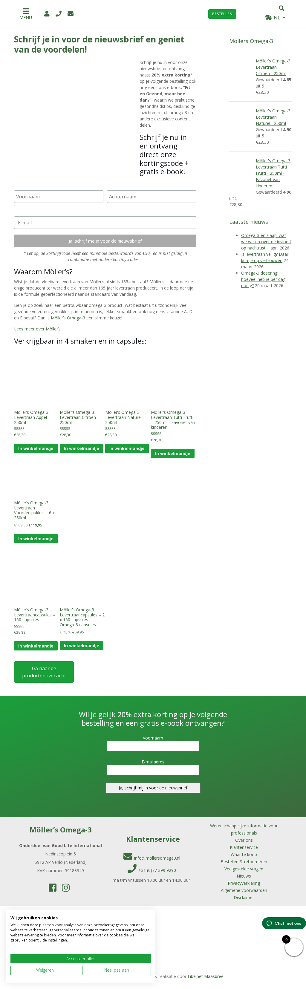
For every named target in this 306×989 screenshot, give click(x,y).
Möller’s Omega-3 (68, 318)
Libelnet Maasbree (206, 976)
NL (277, 17)
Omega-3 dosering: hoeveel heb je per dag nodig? (263, 279)
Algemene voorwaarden (244, 890)
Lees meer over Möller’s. (38, 329)
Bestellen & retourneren (244, 861)
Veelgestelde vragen (243, 869)
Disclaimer (244, 897)
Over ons (244, 840)
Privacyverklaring (244, 883)
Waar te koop (244, 854)
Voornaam (26, 186)
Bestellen (222, 13)
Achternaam (120, 186)
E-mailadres (27, 212)
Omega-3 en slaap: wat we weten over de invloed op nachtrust (266, 241)
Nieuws (244, 876)
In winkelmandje (35, 448)
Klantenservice (244, 847)
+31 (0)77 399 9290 (157, 870)
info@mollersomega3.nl (157, 858)
